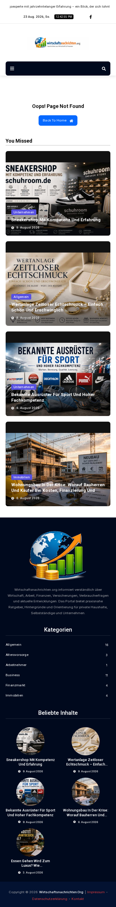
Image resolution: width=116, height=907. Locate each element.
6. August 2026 (27, 498)
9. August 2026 (27, 227)
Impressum (96, 892)
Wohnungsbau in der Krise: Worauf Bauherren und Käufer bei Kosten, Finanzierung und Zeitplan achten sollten (58, 490)
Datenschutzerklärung (49, 899)
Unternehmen (24, 212)
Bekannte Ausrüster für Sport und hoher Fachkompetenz (30, 812)
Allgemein (21, 296)
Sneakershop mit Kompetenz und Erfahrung (56, 219)
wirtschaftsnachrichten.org (61, 892)
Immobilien (22, 477)
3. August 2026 (33, 872)
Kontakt (78, 899)
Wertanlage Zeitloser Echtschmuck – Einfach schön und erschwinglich (57, 307)
